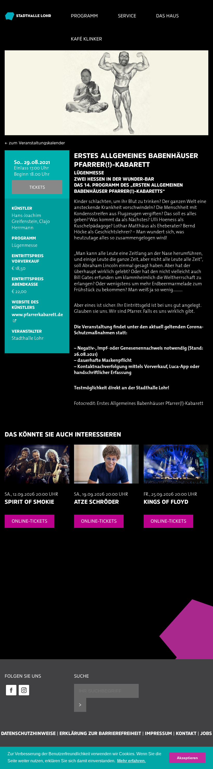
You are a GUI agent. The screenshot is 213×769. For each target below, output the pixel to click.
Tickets (37, 187)
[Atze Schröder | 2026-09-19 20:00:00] (106, 488)
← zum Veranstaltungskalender (35, 143)
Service (127, 15)
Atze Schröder (96, 502)
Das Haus (167, 15)
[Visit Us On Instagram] (23, 694)
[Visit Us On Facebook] (11, 694)
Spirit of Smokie (29, 502)
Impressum (158, 733)
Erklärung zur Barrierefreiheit (100, 733)
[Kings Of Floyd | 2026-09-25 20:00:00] (176, 488)
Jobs (206, 733)
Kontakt (186, 733)
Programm (84, 15)
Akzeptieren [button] (187, 758)
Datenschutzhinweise (28, 733)
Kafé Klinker (86, 39)
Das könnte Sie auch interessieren (63, 434)
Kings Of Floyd (166, 502)
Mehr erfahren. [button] (131, 761)
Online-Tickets (29, 521)
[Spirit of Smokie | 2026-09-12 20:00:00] (37, 488)
